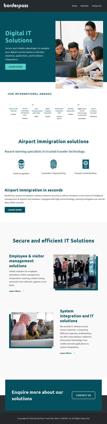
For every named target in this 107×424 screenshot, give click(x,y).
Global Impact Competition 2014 (59, 111)
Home (74, 6)
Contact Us (97, 6)
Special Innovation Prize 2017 (93, 111)
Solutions (84, 6)
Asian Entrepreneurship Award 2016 (37, 111)
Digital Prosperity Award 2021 (47, 111)
